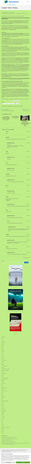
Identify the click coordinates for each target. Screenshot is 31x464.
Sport (2, 421)
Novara (2, 402)
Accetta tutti (23, 462)
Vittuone (3, 431)
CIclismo (3, 361)
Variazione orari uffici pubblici (6, 427)
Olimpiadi (3, 405)
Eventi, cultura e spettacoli (5, 370)
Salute (2, 415)
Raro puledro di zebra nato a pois (12, 437)
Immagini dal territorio (5, 377)
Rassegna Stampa (4, 411)
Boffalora (3, 351)
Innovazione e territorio (5, 379)
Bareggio (3, 342)
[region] (15, 458)
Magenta (3, 389)
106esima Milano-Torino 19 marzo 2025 (12, 438)
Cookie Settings (8, 462)
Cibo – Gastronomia (4, 360)
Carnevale (3, 357)
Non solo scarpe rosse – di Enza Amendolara (15, 117)
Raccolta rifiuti (3, 409)
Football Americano (4, 373)
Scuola (2, 418)
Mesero (2, 392)
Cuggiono (3, 367)
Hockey (3, 376)
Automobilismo (3, 341)
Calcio (2, 354)
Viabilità (3, 428)
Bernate (3, 348)
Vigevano (3, 430)
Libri (2, 386)
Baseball (3, 344)
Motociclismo (3, 396)
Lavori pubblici (3, 383)
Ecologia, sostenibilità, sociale (7, 13)
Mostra (2, 395)
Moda (2, 393)
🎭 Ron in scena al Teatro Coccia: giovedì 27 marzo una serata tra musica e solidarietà (6, 117)
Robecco (3, 412)
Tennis (2, 424)
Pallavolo (3, 408)
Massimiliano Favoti (6, 12)
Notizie (14, 13)
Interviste (3, 380)
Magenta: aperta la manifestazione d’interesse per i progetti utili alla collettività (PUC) (25, 123)
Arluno (2, 338)
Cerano (2, 358)
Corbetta (3, 364)
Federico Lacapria (4, 438)
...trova (26, 262)
